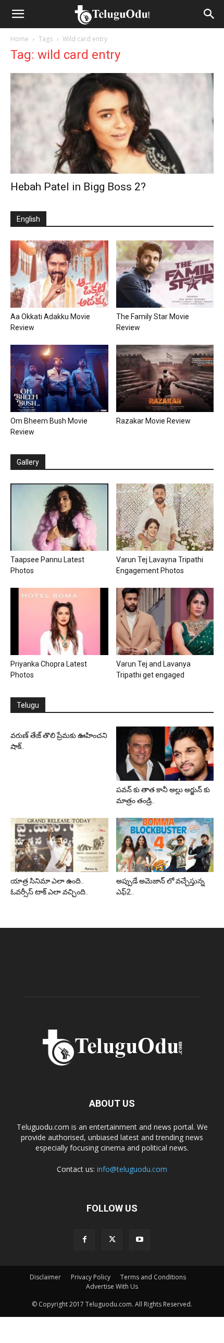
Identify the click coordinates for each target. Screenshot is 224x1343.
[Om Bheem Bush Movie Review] (59, 378)
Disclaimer (45, 1277)
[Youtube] (139, 1239)
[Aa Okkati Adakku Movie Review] (59, 274)
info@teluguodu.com (132, 1169)
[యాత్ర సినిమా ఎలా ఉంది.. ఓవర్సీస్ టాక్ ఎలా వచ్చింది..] (59, 845)
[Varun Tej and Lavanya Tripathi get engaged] (165, 621)
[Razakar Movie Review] (165, 378)
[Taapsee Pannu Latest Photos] (59, 517)
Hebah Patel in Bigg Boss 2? (78, 186)
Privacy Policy (90, 1277)
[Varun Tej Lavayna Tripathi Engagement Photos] (165, 517)
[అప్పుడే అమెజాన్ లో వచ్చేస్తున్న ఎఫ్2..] (165, 845)
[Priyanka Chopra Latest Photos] (59, 621)
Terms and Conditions (153, 1277)
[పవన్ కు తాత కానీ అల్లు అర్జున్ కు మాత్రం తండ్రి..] (165, 754)
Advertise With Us (112, 1286)
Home (19, 38)
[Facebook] (84, 1239)
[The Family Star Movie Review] (165, 274)
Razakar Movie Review (153, 421)
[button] (17, 14)
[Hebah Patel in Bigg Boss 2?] (112, 123)
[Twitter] (112, 1239)
